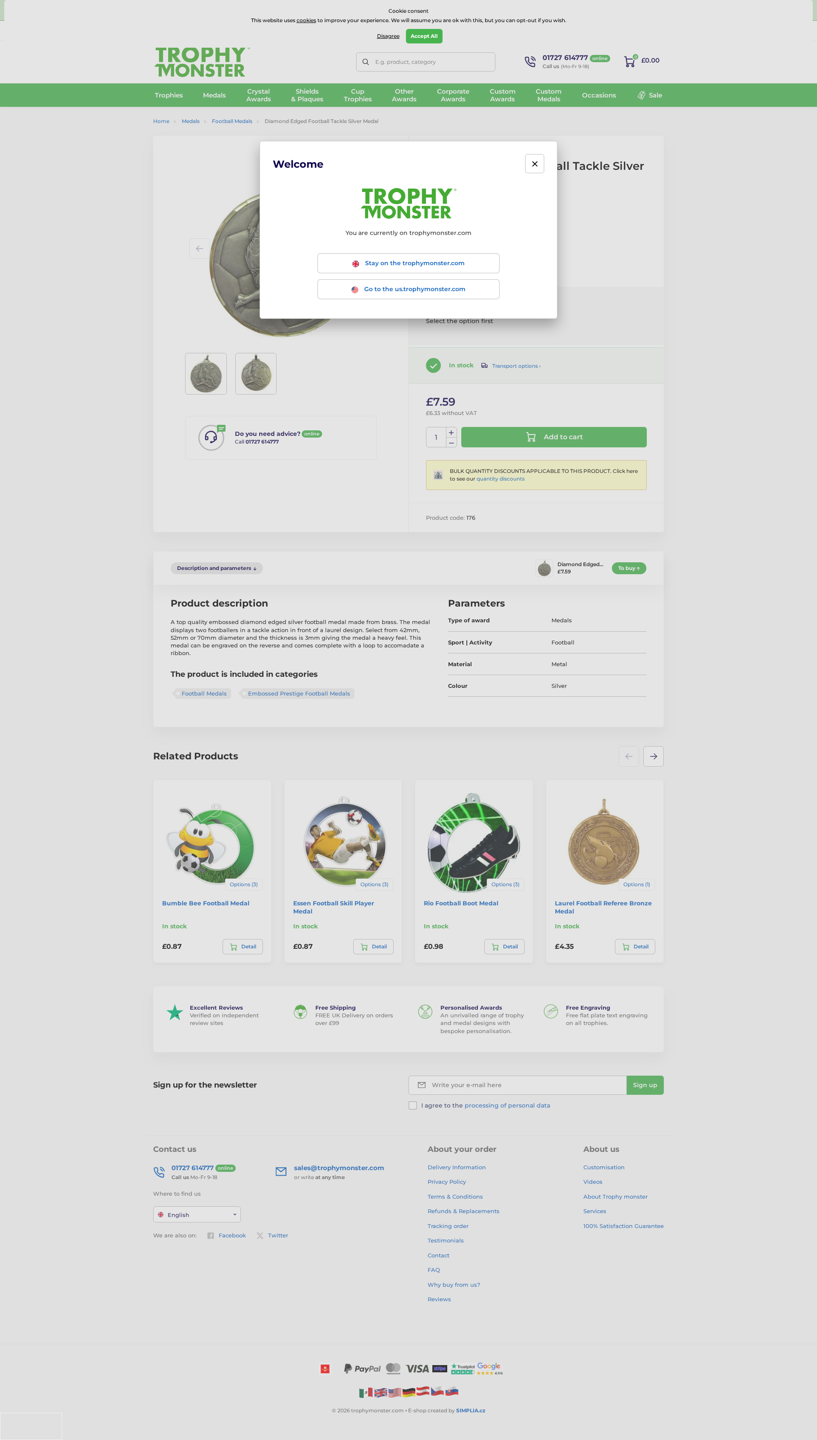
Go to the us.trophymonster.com (414, 289)
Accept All (424, 36)
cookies (306, 20)
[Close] (534, 163)
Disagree (388, 36)
